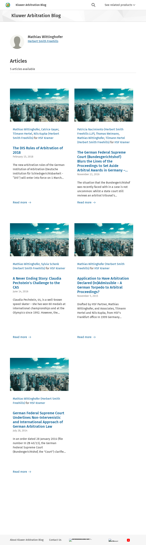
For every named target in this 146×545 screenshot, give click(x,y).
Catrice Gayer (49, 129)
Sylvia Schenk (50, 264)
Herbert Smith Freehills (43, 41)
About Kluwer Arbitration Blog (26, 539)
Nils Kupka (40, 133)
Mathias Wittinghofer (26, 129)
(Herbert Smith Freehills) (93, 142)
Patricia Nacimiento (90, 129)
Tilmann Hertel (22, 133)
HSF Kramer (45, 138)
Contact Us (55, 539)
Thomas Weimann (107, 133)
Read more (20, 202)
